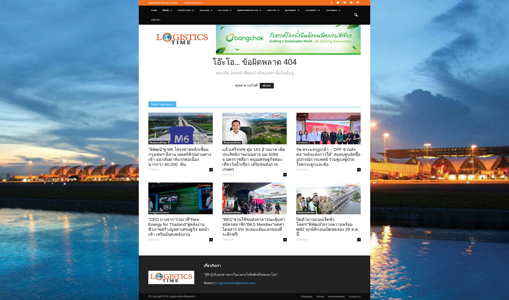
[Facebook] (331, 3)
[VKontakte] (351, 3)
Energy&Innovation (247, 10)
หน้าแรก (267, 85)
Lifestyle (271, 10)
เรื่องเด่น (165, 10)
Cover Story (184, 10)
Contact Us (354, 296)
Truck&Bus (331, 10)
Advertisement (336, 296)
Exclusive (204, 10)
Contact (155, 19)
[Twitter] (338, 3)
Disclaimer (307, 296)
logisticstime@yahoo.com (236, 283)
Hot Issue (223, 10)
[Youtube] (358, 3)
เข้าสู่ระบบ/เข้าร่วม (193, 2)
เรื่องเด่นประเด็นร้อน (158, 142)
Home (154, 10)
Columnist (311, 10)
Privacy (320, 296)
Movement (290, 10)
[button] (356, 15)
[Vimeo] (345, 3)
